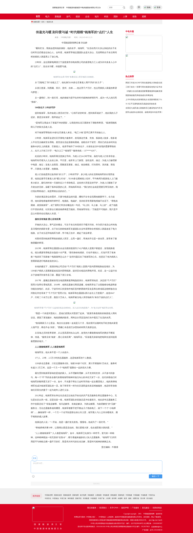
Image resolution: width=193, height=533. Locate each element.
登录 (158, 7)
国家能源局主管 (58, 8)
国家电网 (75, 495)
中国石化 (48, 498)
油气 (68, 16)
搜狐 (129, 498)
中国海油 (55, 498)
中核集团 (144, 495)
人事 (125, 16)
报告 (134, 16)
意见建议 (145, 508)
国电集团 (113, 495)
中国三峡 (63, 498)
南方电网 (83, 495)
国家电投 (121, 495)
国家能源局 (67, 495)
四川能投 (149, 498)
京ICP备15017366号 (155, 520)
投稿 (148, 7)
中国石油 (151, 495)
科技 (106, 16)
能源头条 (50, 22)
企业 (87, 16)
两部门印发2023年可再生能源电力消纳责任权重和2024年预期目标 (152, 83)
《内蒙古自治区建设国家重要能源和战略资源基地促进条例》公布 (152, 91)
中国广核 (101, 498)
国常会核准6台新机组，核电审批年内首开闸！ (144, 112)
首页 (38, 16)
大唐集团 (98, 495)
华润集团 (86, 498)
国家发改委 (58, 495)
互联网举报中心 (156, 527)
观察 (144, 16)
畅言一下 (155, 476)
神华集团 (71, 498)
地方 (97, 16)
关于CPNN (114, 508)
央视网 (120, 498)
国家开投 (78, 498)
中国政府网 (49, 495)
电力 (47, 16)
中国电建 (129, 495)
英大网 (142, 498)
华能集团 (91, 495)
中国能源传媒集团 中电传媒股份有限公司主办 (83, 8)
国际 (116, 16)
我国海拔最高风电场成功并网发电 (139, 95)
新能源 (58, 16)
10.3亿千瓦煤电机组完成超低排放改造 (141, 104)
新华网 (114, 498)
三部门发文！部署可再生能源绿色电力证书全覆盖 (146, 87)
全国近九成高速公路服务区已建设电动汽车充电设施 (147, 108)
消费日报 (136, 498)
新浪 (125, 498)
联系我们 (103, 508)
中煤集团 (93, 498)
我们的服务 (91, 508)
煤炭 (78, 16)
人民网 (108, 498)
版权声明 (125, 508)
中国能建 (136, 495)
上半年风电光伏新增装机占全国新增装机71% (144, 100)
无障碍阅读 (157, 508)
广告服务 (135, 508)
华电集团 (106, 495)
